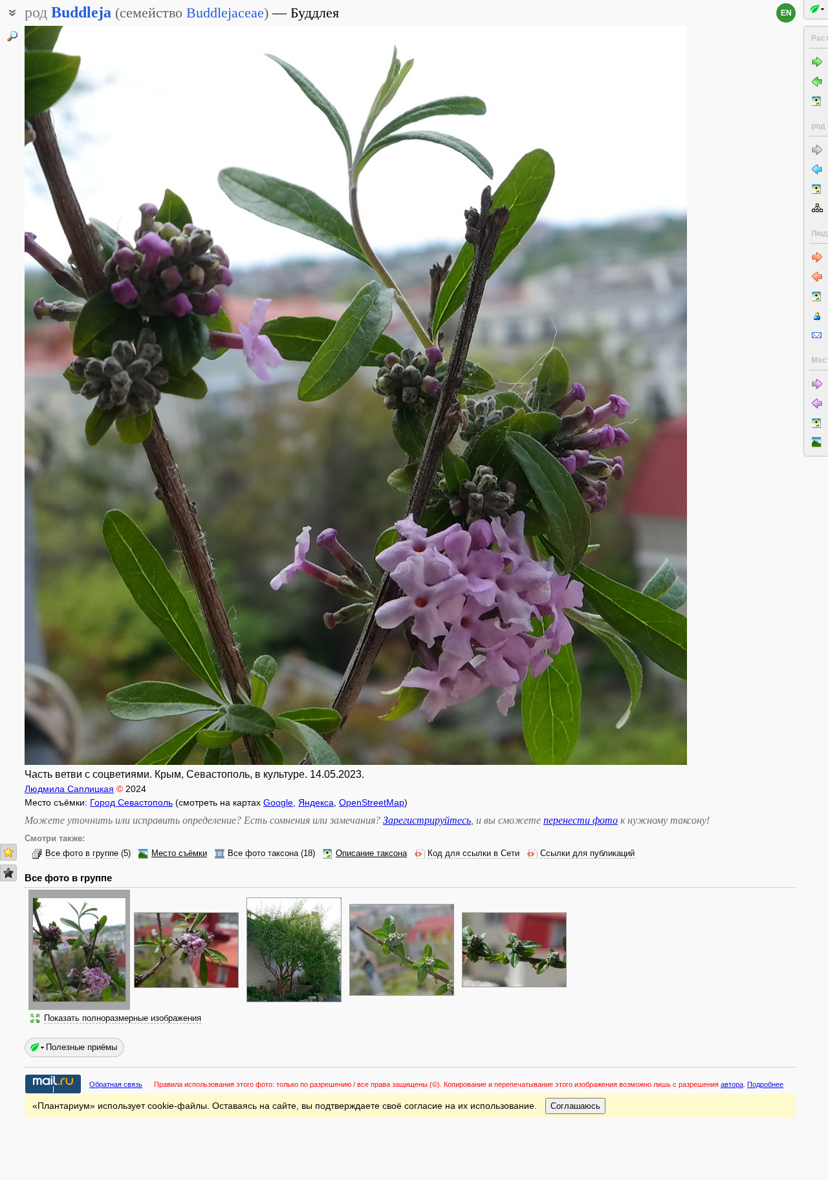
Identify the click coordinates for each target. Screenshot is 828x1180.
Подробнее (765, 1084)
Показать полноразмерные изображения (122, 1018)
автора (732, 1084)
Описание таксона (371, 853)
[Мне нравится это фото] (8, 852)
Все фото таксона (263, 853)
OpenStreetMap (371, 802)
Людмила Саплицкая (69, 789)
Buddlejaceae (225, 13)
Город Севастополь (131, 802)
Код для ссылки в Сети (473, 853)
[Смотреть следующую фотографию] (617, 395)
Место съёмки (179, 853)
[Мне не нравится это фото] (8, 872)
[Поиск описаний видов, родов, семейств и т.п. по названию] (12, 36)
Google (278, 802)
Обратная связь (115, 1084)
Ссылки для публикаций (587, 853)
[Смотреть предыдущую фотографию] (94, 395)
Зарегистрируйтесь (427, 820)
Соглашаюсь (575, 1106)
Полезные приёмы (81, 1047)
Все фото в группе (81, 853)
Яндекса (316, 802)
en (786, 12)
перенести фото (580, 820)
